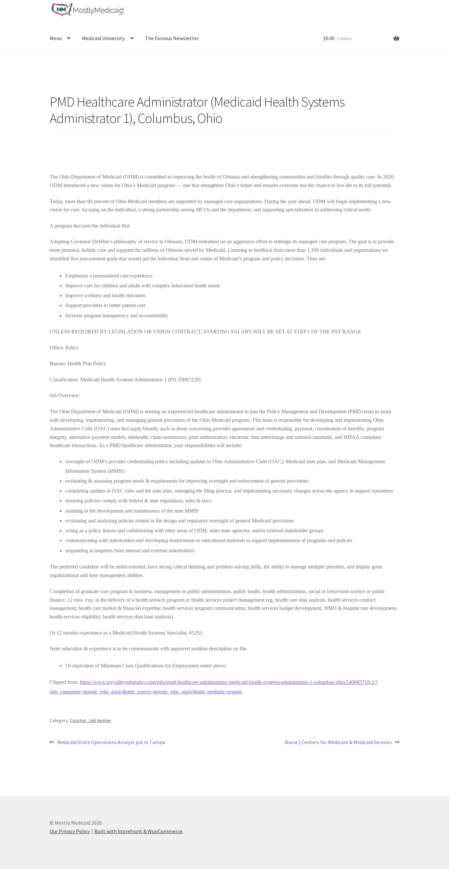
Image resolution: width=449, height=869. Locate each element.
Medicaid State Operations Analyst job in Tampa (111, 742)
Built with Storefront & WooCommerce (138, 831)
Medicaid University (103, 38)
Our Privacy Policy (70, 831)
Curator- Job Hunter (90, 720)
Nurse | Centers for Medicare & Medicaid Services (338, 742)
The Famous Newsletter (172, 38)
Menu (56, 38)
